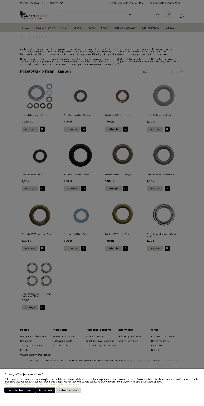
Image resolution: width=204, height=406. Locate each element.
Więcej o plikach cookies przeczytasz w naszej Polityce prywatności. (42, 384)
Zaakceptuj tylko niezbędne (20, 390)
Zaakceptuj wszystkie (68, 390)
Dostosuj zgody (45, 390)
